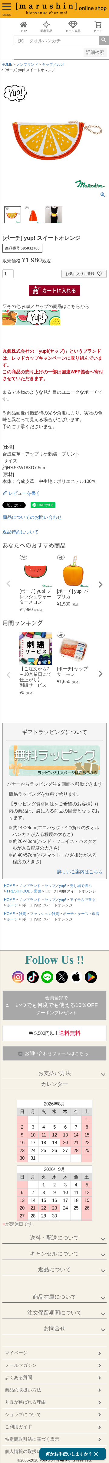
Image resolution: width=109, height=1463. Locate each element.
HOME (7, 64)
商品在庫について (54, 1297)
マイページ (16, 1352)
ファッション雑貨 (44, 914)
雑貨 (22, 914)
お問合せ (54, 1328)
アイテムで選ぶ (82, 900)
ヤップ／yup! (53, 64)
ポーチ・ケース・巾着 (81, 914)
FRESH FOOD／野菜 (24, 891)
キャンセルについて (54, 1254)
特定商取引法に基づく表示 (32, 1439)
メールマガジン (21, 1365)
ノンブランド (27, 64)
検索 (104, 40)
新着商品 (46, 31)
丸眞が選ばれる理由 (25, 1402)
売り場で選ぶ (81, 886)
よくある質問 (18, 1377)
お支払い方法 (54, 1073)
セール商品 (73, 31)
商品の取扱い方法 (23, 1389)
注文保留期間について (54, 1313)
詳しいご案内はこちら (80, 871)
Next (100, 584)
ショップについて (23, 1414)
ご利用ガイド (18, 1426)
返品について (54, 1269)
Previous (8, 584)
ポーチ (12, 905)
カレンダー (54, 1084)
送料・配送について (54, 1238)
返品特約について (20, 531)
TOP (24, 31)
